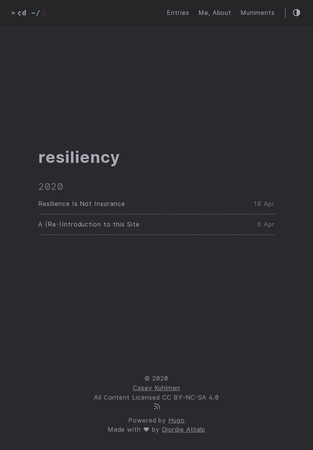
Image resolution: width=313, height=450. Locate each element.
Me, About (215, 12)
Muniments (257, 12)
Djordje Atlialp (183, 429)
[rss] (156, 407)
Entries (178, 12)
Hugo (176, 420)
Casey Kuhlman (156, 388)
